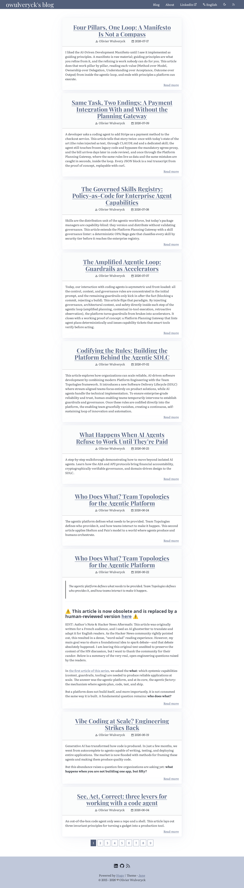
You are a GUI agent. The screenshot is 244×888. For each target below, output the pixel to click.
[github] (122, 866)
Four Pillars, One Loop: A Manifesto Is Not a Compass (122, 30)
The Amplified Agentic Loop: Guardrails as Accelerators (122, 265)
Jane (141, 875)
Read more (171, 85)
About (169, 4)
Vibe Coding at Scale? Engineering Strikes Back (122, 724)
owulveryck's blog (30, 4)
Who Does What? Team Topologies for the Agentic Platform (122, 499)
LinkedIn (186, 4)
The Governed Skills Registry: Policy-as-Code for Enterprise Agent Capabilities (122, 195)
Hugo (120, 875)
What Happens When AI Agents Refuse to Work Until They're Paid (122, 438)
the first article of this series (89, 670)
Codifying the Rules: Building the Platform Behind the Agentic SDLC (122, 353)
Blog (156, 4)
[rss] (233, 4)
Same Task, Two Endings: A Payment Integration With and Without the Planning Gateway (122, 109)
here (127, 616)
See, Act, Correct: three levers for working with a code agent (122, 799)
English (211, 4)
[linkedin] (116, 866)
